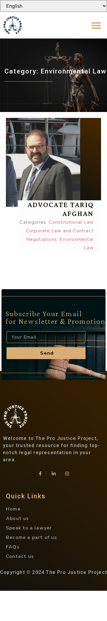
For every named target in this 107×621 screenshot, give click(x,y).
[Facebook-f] (40, 473)
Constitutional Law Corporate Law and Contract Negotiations (60, 231)
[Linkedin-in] (53, 473)
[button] (96, 25)
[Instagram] (66, 473)
